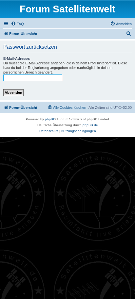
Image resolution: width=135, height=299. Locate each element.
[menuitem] (17, 24)
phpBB (50, 119)
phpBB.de (90, 125)
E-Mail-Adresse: (16, 58)
